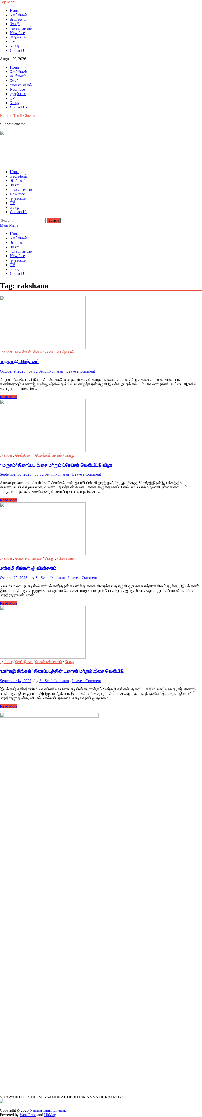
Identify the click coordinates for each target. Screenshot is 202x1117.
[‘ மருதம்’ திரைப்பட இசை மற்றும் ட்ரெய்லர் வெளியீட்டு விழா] (101, 426)
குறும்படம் (18, 37)
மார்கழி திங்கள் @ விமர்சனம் (28, 568)
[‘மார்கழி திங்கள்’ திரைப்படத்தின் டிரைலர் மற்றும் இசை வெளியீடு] (101, 633)
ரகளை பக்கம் (21, 28)
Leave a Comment (80, 371)
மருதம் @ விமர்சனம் (19, 361)
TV (12, 41)
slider (8, 352)
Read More (8, 397)
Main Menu (9, 225)
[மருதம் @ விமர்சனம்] (101, 323)
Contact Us (18, 50)
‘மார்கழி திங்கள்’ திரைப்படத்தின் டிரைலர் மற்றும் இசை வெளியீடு (62, 671)
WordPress (28, 1115)
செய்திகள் (18, 15)
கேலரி (15, 24)
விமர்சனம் (18, 19)
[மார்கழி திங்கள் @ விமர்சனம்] (101, 529)
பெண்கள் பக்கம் (28, 352)
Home (14, 10)
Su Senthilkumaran (48, 371)
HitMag (50, 1115)
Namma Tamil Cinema (17, 115)
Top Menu (8, 2)
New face (17, 33)
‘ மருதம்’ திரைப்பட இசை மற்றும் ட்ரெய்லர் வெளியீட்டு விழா (56, 465)
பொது (15, 46)
